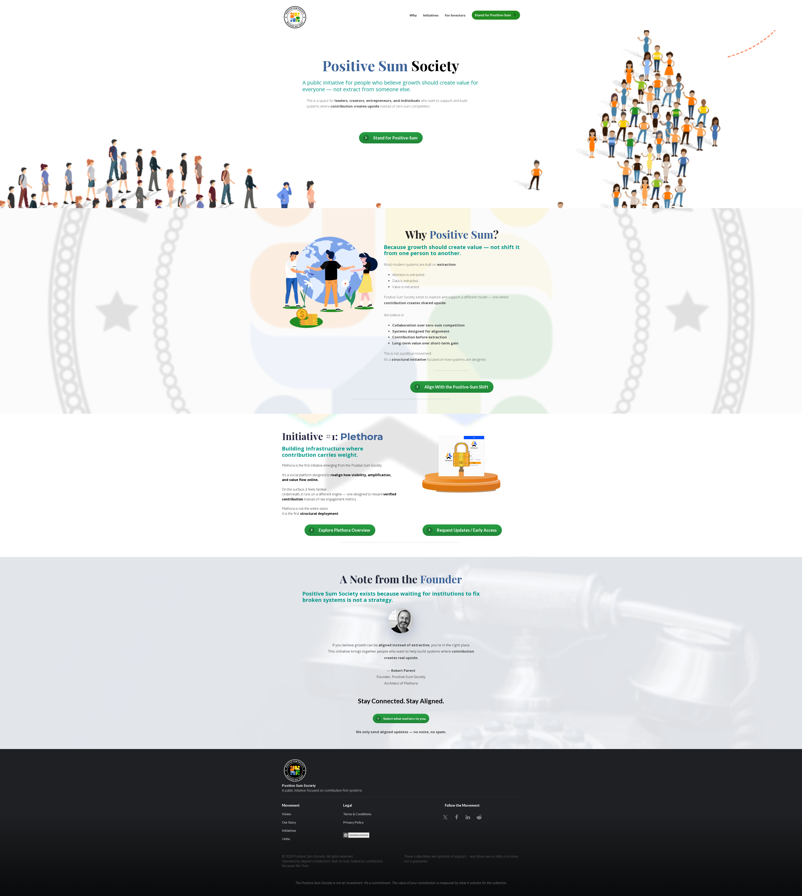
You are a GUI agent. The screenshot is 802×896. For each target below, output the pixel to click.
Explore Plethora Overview (344, 530)
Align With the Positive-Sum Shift (456, 386)
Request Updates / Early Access (467, 530)
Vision (286, 814)
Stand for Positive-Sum (493, 15)
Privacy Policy (353, 822)
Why (413, 15)
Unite (286, 839)
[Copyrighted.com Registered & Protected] (356, 835)
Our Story (289, 822)
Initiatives (431, 15)
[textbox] (401, 879)
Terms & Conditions (357, 814)
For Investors (455, 15)
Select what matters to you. (404, 718)
